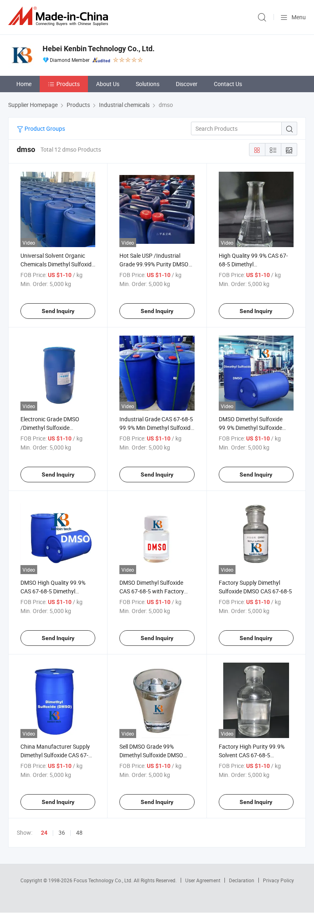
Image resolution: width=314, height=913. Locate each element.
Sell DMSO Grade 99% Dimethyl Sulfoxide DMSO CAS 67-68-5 (151, 755)
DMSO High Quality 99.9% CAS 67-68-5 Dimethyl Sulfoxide (52, 591)
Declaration (241, 880)
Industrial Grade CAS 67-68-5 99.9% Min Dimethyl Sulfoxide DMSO (156, 427)
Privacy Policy (278, 880)
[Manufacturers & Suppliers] (59, 16)
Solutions (147, 84)
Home (23, 84)
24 (44, 832)
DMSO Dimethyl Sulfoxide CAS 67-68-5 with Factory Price (151, 591)
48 (79, 832)
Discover (186, 84)
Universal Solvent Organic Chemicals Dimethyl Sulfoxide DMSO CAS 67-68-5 (57, 264)
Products (68, 84)
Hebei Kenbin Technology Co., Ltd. (99, 48)
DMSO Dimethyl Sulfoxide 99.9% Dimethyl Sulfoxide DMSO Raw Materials (251, 427)
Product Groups (44, 128)
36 (61, 832)
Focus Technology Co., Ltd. (104, 880)
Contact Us (228, 84)
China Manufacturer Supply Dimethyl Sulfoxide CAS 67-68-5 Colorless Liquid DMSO (55, 755)
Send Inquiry (58, 311)
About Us (107, 84)
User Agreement (202, 880)
